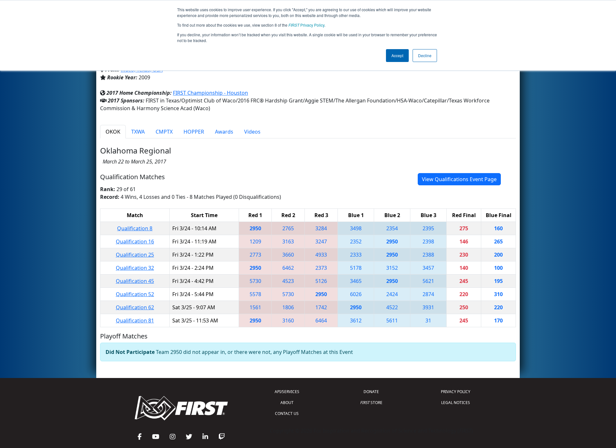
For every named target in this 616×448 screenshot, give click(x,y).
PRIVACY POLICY (455, 391)
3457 (428, 267)
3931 (428, 307)
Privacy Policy (306, 25)
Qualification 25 (135, 254)
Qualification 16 (135, 241)
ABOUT (287, 402)
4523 (288, 281)
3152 (392, 267)
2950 (255, 228)
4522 (392, 307)
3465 (356, 281)
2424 (392, 294)
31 (428, 320)
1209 (255, 241)
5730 (255, 281)
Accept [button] (397, 55)
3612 (356, 320)
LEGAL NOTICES (455, 402)
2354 (392, 228)
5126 (321, 281)
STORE (371, 402)
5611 (392, 320)
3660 (288, 254)
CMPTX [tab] (164, 131)
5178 (356, 267)
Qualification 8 (134, 228)
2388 (428, 254)
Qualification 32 (135, 267)
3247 (321, 241)
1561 (255, 307)
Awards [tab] (224, 131)
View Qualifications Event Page (459, 179)
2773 (255, 254)
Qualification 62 (135, 307)
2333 (356, 254)
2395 (428, 228)
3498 (356, 228)
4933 (321, 254)
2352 (356, 241)
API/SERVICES (287, 391)
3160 (288, 320)
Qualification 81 (135, 320)
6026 (356, 294)
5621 (428, 281)
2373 (321, 267)
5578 (255, 294)
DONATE (371, 391)
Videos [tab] (252, 131)
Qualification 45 (135, 281)
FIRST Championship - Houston (210, 92)
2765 (288, 228)
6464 (321, 320)
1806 (288, 307)
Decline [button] (425, 55)
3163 (288, 241)
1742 (321, 307)
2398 (428, 241)
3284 (321, 228)
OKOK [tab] (113, 131)
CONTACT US (287, 413)
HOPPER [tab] (194, 131)
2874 (428, 294)
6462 (288, 267)
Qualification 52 (135, 294)
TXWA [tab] (138, 131)
